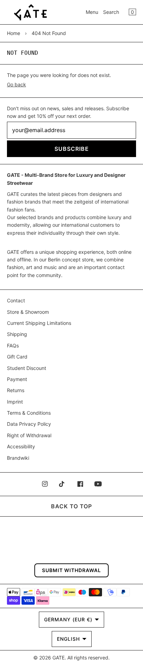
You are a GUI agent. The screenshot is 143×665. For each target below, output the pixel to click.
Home (13, 33)
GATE (58, 657)
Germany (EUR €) (68, 619)
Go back (16, 84)
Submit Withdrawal (71, 570)
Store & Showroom (28, 312)
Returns (15, 390)
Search (111, 12)
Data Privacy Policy (29, 424)
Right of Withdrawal (29, 435)
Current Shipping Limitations (39, 323)
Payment (17, 379)
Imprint (15, 402)
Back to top (71, 506)
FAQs (13, 345)
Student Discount (26, 368)
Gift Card (17, 357)
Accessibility (21, 446)
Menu (92, 12)
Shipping (17, 334)
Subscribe (71, 148)
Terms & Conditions (29, 413)
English (68, 639)
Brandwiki (18, 458)
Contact (16, 300)
